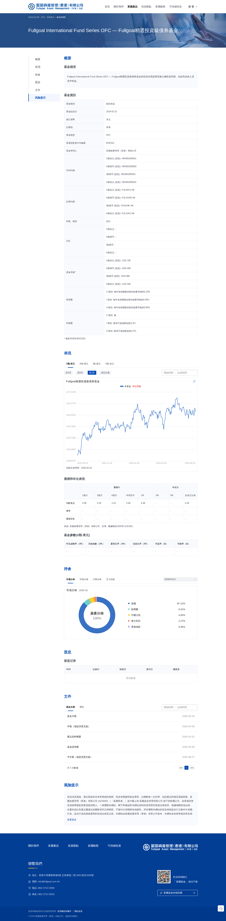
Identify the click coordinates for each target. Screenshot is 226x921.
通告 (82, 707)
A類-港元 (84, 363)
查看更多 (71, 819)
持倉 (37, 74)
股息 (37, 82)
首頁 (107, 6)
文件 (37, 90)
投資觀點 (146, 6)
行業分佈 (97, 579)
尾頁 (192, 768)
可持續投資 (175, 6)
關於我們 (119, 6)
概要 (37, 59)
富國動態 (160, 6)
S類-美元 (70, 363)
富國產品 (132, 6)
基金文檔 (70, 707)
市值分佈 (84, 579)
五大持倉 (110, 579)
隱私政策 (78, 911)
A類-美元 (109, 363)
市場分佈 (70, 579)
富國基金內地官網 (173, 892)
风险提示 (40, 97)
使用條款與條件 (64, 911)
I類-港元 (97, 363)
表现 (37, 66)
